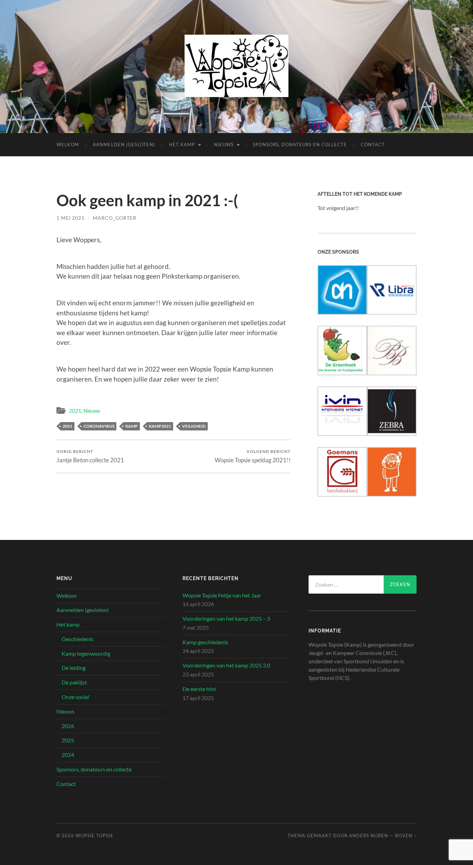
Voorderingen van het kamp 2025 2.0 (226, 665)
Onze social (75, 696)
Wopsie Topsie (94, 835)
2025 (68, 740)
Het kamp (182, 144)
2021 (75, 411)
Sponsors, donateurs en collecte (300, 144)
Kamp (131, 426)
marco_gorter (114, 218)
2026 (68, 726)
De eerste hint (199, 688)
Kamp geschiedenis (205, 642)
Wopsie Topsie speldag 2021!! (253, 456)
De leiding (74, 667)
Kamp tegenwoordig (86, 653)
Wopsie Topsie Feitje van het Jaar (221, 595)
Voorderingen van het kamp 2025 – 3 (226, 618)
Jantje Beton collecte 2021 (90, 456)
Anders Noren (368, 835)
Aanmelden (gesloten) (124, 144)
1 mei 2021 (70, 218)
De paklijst (74, 682)
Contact (373, 144)
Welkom (67, 144)
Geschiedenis (77, 639)
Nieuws (224, 144)
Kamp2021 (160, 426)
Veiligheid (194, 426)
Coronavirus (98, 426)
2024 (68, 754)
